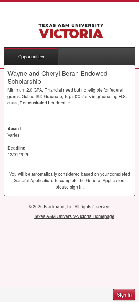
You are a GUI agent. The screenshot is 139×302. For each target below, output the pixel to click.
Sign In (124, 294)
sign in (76, 187)
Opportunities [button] (31, 56)
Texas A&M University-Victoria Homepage (74, 216)
